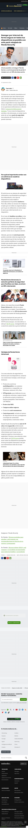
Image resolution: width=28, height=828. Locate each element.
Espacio (4, 736)
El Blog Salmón (17, 800)
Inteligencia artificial (7, 744)
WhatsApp (7, 709)
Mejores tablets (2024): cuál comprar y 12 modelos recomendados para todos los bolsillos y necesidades (13, 550)
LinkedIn (6, 712)
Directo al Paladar (6, 790)
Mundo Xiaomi (5, 779)
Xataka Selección (14, 6)
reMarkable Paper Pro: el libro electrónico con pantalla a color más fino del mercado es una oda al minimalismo (14, 464)
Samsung (16, 741)
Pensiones (21, 28)
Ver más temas (6, 752)
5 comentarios (6, 77)
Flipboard (18, 78)
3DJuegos (16, 771)
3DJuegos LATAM (18, 811)
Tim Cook (10, 28)
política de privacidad (22, 702)
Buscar (26, 757)
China (4, 28)
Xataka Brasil (5, 813)
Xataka (3, 771)
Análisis (16, 733)
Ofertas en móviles (6, 11)
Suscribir (23, 699)
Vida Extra (16, 773)
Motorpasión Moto (18, 792)
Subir (22, 763)
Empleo (3, 747)
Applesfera (4, 775)
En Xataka (5, 268)
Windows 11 (17, 747)
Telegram (22, 709)
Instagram (19, 709)
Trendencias (4, 800)
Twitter (15, 78)
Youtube (16, 709)
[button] (10, 88)
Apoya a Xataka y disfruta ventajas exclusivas (14, 721)
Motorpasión (17, 790)
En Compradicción (8, 340)
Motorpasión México (19, 817)
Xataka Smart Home (6, 777)
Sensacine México (18, 813)
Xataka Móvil (5, 773)
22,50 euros (10, 324)
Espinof (16, 783)
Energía (3, 738)
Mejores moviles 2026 (17, 688)
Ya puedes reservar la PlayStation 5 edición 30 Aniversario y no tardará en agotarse (13, 271)
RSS (25, 709)
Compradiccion (5, 804)
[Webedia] (24, 1)
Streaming (4, 733)
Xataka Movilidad (18, 738)
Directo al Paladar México (6, 818)
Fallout (15, 28)
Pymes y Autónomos (19, 802)
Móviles (16, 736)
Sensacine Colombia (19, 815)
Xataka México (5, 811)
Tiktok (8, 712)
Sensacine (16, 781)
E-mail (21, 78)
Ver (15, 622)
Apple (3, 741)
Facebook (12, 78)
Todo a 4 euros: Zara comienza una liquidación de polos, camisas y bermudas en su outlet (12, 344)
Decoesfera (4, 802)
